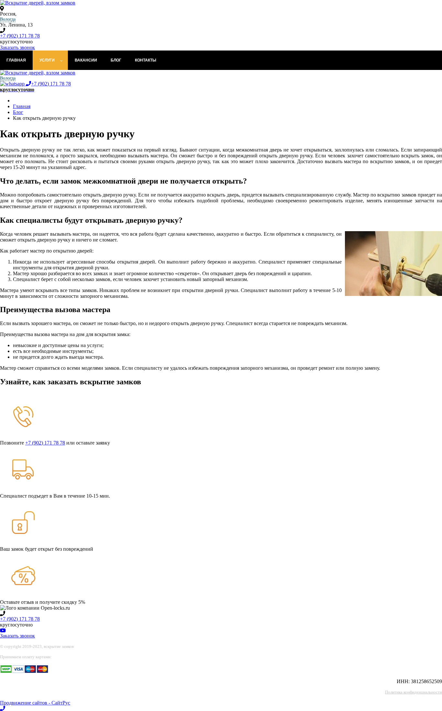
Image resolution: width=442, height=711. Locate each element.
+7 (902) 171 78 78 (20, 36)
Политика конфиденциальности (413, 692)
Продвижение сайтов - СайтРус (35, 702)
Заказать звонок (17, 47)
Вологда (8, 19)
